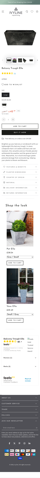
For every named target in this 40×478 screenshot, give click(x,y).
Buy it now (20, 132)
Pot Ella (11, 249)
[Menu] (3, 11)
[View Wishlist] (32, 11)
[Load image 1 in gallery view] (8, 60)
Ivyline (16, 464)
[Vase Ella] (20, 286)
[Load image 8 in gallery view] (14, 60)
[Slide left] (2, 60)
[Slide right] (37, 60)
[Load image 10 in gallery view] (25, 60)
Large (6, 95)
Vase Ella (12, 306)
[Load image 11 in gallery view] (31, 60)
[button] (27, 11)
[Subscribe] (37, 427)
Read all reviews (28, 380)
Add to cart (15, 263)
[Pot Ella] (20, 228)
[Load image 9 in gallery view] (20, 60)
